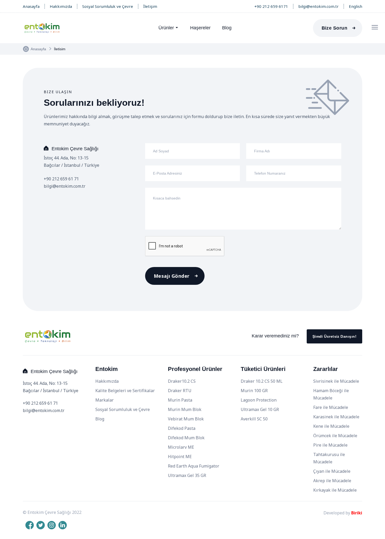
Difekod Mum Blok (186, 438)
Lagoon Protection (259, 400)
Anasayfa (31, 6)
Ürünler (166, 27)
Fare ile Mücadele (330, 407)
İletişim (150, 6)
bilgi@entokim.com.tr (318, 6)
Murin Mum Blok (184, 409)
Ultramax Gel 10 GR (260, 409)
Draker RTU (179, 390)
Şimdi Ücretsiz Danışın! (334, 336)
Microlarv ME (181, 447)
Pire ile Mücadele (330, 445)
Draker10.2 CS (182, 381)
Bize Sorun (335, 28)
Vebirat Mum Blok (186, 419)
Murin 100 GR (254, 390)
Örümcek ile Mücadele (335, 435)
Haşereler (200, 27)
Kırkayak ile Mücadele (335, 490)
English (355, 6)
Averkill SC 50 (254, 419)
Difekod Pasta (181, 428)
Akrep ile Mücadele (332, 481)
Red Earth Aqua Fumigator (193, 466)
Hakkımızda (61, 6)
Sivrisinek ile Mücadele (336, 381)
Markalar (104, 400)
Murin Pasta (180, 400)
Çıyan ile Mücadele (331, 471)
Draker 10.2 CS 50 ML (262, 381)
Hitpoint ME (180, 456)
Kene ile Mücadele (331, 426)
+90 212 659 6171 (271, 6)
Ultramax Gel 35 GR (187, 475)
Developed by (342, 513)
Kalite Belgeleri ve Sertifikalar (125, 390)
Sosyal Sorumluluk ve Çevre (107, 6)
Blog (227, 27)
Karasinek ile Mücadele (336, 417)
